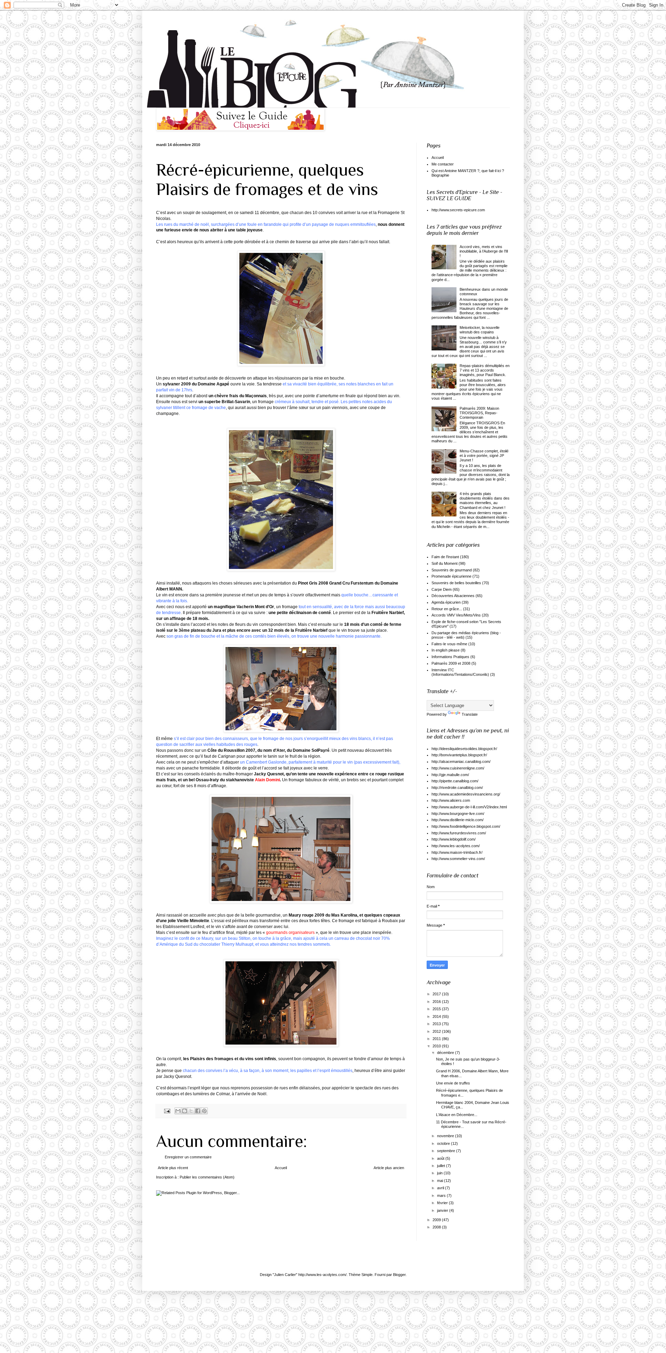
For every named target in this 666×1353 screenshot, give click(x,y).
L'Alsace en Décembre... (456, 1115)
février (443, 1203)
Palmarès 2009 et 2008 (451, 663)
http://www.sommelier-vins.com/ (458, 859)
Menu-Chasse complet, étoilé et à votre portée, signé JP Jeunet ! (484, 455)
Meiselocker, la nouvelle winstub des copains (480, 329)
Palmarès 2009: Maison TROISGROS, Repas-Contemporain (479, 412)
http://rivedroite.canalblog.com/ (457, 787)
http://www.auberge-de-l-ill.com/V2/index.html (469, 807)
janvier (443, 1210)
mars (442, 1195)
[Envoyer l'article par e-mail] (166, 1111)
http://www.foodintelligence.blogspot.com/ (466, 826)
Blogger (399, 1275)
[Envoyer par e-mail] (177, 1110)
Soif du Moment (445, 563)
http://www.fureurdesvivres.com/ (459, 833)
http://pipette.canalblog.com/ (455, 781)
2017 (437, 994)
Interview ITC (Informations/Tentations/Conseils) (460, 672)
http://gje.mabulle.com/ (450, 775)
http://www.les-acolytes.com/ (456, 846)
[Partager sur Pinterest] (204, 1110)
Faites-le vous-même (449, 644)
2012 (437, 1031)
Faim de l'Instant (445, 557)
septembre (446, 1151)
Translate (470, 714)
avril (441, 1188)
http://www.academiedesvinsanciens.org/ (466, 794)
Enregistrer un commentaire (188, 1157)
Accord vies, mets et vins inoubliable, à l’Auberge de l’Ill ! (484, 251)
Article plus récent (173, 1168)
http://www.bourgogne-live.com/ (458, 813)
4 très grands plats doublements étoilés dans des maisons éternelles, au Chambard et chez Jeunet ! (485, 501)
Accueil (281, 1168)
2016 (437, 1001)
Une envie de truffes (453, 1083)
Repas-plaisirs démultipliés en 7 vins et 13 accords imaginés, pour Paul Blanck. (485, 370)
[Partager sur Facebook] (197, 1110)
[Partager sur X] (191, 1110)
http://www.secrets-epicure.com (458, 210)
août (441, 1158)
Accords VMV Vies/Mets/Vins (456, 615)
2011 (437, 1039)
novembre (446, 1136)
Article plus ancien (389, 1168)
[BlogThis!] (184, 1110)
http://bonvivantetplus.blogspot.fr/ (459, 755)
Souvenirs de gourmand (452, 570)
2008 (437, 1227)
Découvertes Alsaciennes (453, 596)
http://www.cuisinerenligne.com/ (458, 768)
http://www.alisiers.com (451, 800)
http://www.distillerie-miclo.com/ (458, 820)
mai (440, 1180)
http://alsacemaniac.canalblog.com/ (461, 761)
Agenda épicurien (446, 602)
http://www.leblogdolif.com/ (454, 839)
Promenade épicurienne (451, 576)
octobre (444, 1143)
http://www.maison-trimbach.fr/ (457, 852)
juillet (441, 1166)
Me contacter (443, 164)
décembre (446, 1052)
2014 (437, 1016)
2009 (437, 1220)
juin (440, 1173)
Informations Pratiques (450, 657)
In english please (446, 650)
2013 (437, 1024)
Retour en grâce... (447, 609)
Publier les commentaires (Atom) (207, 1177)
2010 (437, 1046)
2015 (437, 1009)
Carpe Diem (442, 589)
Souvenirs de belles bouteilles (456, 583)
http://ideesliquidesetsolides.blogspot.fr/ (464, 749)
